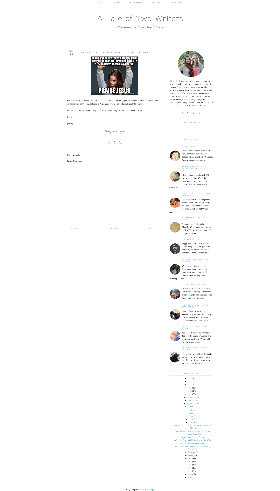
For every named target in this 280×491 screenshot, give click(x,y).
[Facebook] (183, 112)
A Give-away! (189, 146)
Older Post (73, 229)
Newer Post (155, 229)
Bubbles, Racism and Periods (192, 443)
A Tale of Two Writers (140, 18)
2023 (190, 381)
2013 (190, 474)
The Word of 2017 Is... (193, 239)
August (191, 406)
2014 (190, 471)
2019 (190, 394)
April (191, 419)
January (191, 455)
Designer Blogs (147, 489)
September (191, 403)
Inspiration (136, 3)
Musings (157, 3)
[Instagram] (199, 112)
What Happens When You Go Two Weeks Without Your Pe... (192, 432)
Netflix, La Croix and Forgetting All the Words (192, 440)
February (191, 452)
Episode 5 (73, 110)
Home (102, 3)
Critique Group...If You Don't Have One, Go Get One (195, 169)
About (117, 3)
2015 (190, 467)
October (191, 400)
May (191, 416)
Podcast (118, 144)
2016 (190, 464)
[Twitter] (193, 112)
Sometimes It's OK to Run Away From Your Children (192, 426)
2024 (190, 378)
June (191, 412)
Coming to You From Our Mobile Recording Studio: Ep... (192, 447)
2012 (190, 477)
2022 (190, 384)
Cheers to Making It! (193, 284)
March (191, 422)
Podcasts (176, 3)
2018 (190, 458)
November (191, 397)
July (191, 409)
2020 (190, 391)
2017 (190, 461)
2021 (190, 387)
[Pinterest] (188, 112)
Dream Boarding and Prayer (192, 437)
